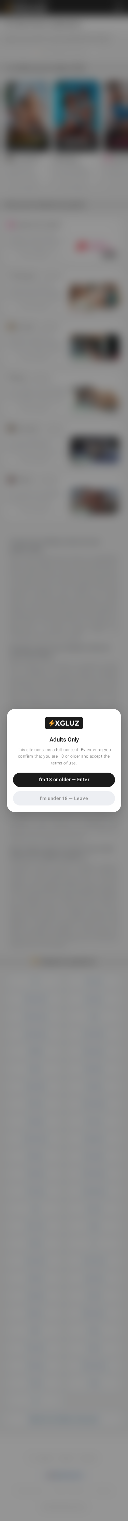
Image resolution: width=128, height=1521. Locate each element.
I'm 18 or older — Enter (64, 779)
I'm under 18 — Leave (64, 798)
